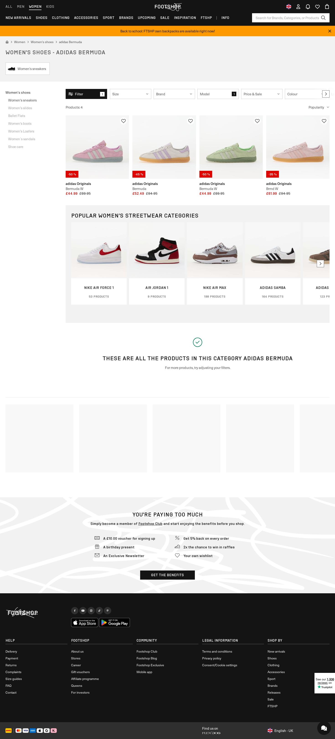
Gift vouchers (80, 672)
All (8, 6)
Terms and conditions (217, 651)
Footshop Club (150, 523)
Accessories (86, 18)
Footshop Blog (147, 658)
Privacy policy (211, 658)
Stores (75, 658)
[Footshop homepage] (167, 6)
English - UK (283, 730)
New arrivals (18, 18)
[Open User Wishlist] (317, 6)
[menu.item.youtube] (83, 610)
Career (76, 665)
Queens (76, 685)
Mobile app (144, 672)
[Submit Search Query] (323, 17)
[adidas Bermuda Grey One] (164, 147)
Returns (11, 665)
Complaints (13, 672)
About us (77, 651)
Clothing (61, 18)
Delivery (11, 651)
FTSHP (206, 18)
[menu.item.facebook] (74, 610)
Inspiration (185, 18)
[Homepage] (36, 613)
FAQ (8, 685)
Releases (274, 692)
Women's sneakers (22, 100)
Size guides (13, 679)
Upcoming (147, 18)
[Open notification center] (307, 6)
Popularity (316, 107)
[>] (326, 94)
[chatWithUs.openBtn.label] (324, 728)
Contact (10, 692)
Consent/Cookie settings (219, 665)
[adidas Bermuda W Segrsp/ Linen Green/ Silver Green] (231, 147)
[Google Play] (114, 622)
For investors (80, 692)
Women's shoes (18, 92)
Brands (126, 18)
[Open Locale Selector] (288, 6)
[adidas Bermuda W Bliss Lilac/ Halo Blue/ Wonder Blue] (97, 147)
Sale (164, 18)
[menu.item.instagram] (91, 610)
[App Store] (84, 622)
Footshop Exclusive (150, 665)
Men (20, 6)
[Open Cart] (327, 6)
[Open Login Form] (298, 6)
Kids (50, 6)
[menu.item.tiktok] (99, 610)
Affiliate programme (85, 679)
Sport (108, 18)
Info (225, 18)
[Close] (330, 31)
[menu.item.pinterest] (107, 610)
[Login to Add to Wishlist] (123, 120)
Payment (11, 658)
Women (35, 6)
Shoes (41, 18)
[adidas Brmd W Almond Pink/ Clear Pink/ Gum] (298, 147)
